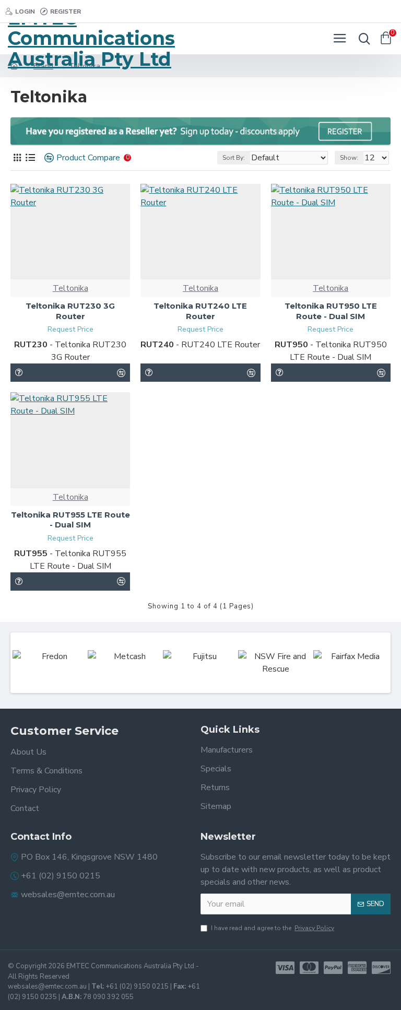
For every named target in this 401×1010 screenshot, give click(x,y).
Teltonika (70, 288)
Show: (349, 158)
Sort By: (233, 158)
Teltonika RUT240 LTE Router (200, 311)
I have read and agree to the (272, 928)
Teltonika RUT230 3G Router (70, 311)
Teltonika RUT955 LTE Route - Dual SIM (70, 520)
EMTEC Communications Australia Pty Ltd (91, 38)
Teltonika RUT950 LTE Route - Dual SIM (331, 311)
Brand (43, 66)
